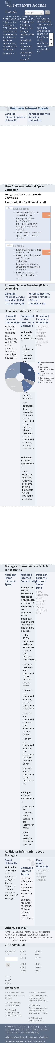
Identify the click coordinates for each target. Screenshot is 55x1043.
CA (20, 1030)
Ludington (33, 941)
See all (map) (32, 1036)
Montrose (40, 935)
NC (23, 1033)
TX (6, 1036)
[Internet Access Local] (9, 5)
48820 (23, 968)
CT (31, 1030)
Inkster (23, 944)
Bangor (9, 941)
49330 (23, 962)
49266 (37, 955)
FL (36, 1030)
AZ (15, 1030)
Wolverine (48, 941)
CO (25, 1030)
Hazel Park (23, 940)
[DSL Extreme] (9, 208)
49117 (37, 962)
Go (47, 12)
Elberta (16, 938)
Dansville (17, 935)
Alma (7, 935)
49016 (23, 971)
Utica (45, 938)
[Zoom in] (51, 35)
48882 (37, 958)
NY (29, 1033)
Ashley (8, 938)
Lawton (31, 938)
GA (41, 1030)
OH (34, 1033)
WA (17, 1036)
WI (22, 1036)
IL (46, 1030)
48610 (8, 987)
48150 (8, 980)
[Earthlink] (9, 248)
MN (18, 1033)
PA (45, 1033)
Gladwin (24, 935)
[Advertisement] (27, 76)
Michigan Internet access (25, 916)
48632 (37, 974)
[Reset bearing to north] (51, 44)
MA (7, 1033)
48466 (37, 971)
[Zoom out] (51, 39)
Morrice (39, 938)
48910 (23, 955)
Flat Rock (15, 943)
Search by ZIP (10, 957)
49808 (23, 974)
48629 (23, 958)
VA (11, 1036)
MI (12, 1033)
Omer (38, 941)
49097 (8, 984)
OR (40, 1033)
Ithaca (31, 935)
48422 (37, 968)
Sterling (46, 935)
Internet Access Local (25, 8)
